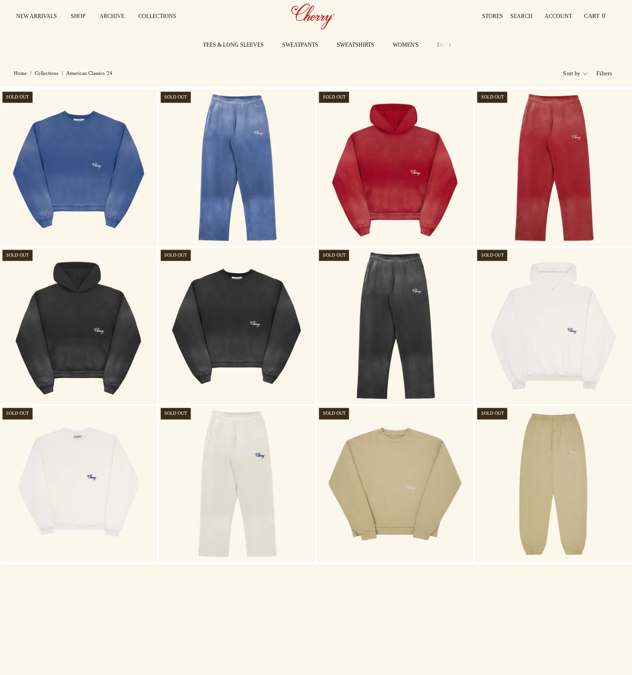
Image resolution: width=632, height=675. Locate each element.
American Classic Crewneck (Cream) (57, 545)
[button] (157, 16)
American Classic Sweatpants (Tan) (530, 545)
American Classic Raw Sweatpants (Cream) (223, 545)
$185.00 (15, 237)
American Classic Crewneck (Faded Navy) (64, 228)
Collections (46, 73)
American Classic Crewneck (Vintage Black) (226, 387)
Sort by (571, 73)
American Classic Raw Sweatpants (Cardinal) (544, 228)
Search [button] (523, 19)
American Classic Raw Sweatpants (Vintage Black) (393, 387)
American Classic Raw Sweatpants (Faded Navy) (230, 228)
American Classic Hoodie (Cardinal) (373, 228)
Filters (604, 73)
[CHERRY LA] (314, 16)
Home (20, 73)
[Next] (449, 45)
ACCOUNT (558, 19)
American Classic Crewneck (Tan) (369, 545)
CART (596, 18)
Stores (492, 16)
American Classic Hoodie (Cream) (528, 387)
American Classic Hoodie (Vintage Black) (64, 387)
